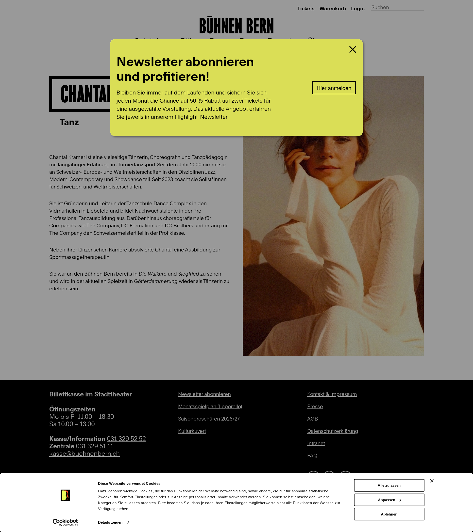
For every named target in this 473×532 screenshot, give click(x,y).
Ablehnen (389, 514)
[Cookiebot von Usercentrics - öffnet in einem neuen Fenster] (65, 522)
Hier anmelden (334, 88)
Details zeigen (110, 522)
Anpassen (386, 500)
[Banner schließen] (432, 481)
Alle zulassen (389, 485)
